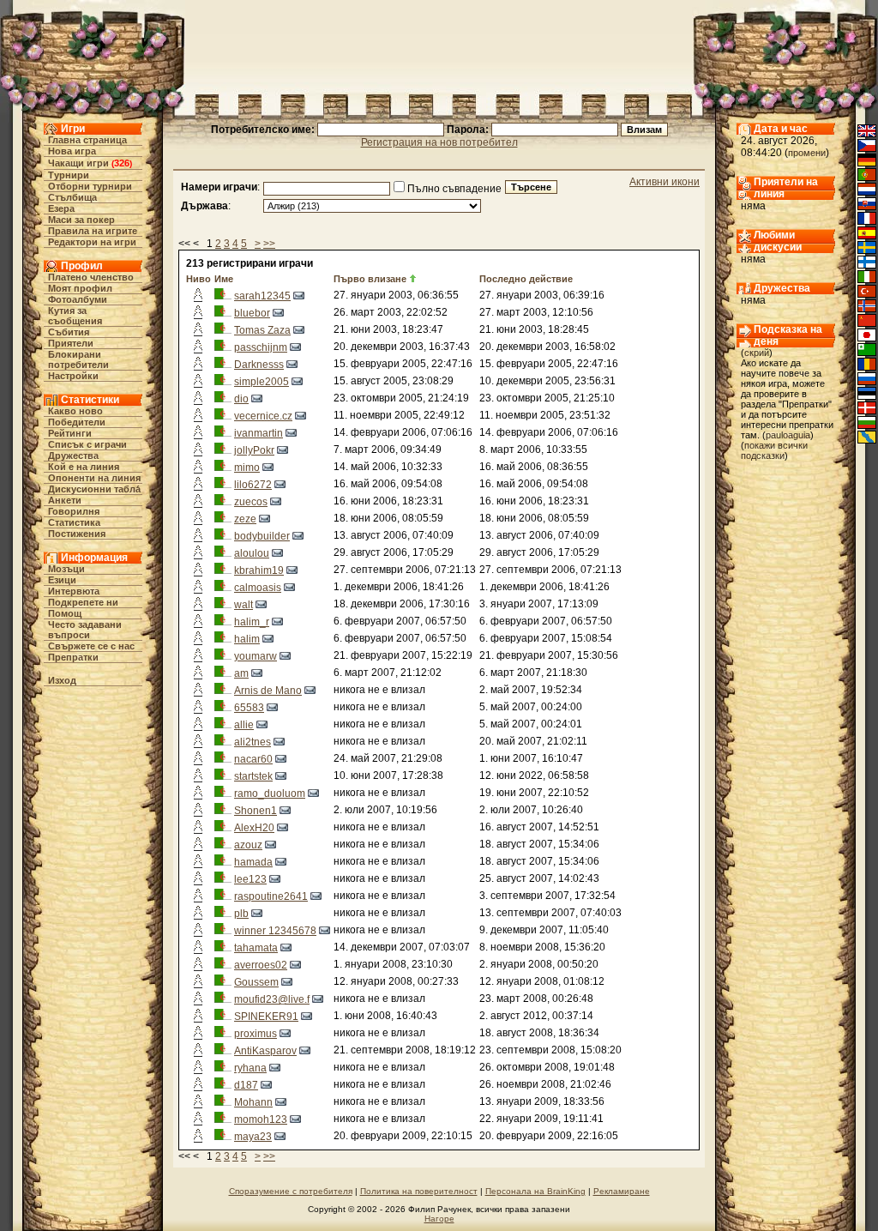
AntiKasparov (265, 1051)
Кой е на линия (83, 467)
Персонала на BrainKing (535, 1191)
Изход (62, 680)
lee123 (250, 879)
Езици (62, 580)
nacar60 (253, 759)
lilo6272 (253, 485)
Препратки (73, 657)
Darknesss (259, 365)
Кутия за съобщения (75, 315)
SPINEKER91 (266, 1017)
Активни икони (664, 182)
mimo (247, 468)
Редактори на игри (92, 242)
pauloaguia (788, 435)
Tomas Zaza (262, 330)
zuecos (251, 502)
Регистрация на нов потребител (439, 142)
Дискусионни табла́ (94, 489)
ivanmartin (258, 433)
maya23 (253, 1137)
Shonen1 (255, 811)
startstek (253, 776)
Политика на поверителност (419, 1191)
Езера (61, 208)
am (241, 673)
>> (269, 244)
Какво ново (75, 411)
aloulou (251, 553)
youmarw (255, 656)
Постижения (76, 533)
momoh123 (260, 1119)
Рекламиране (621, 1191)
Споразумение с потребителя (290, 1191)
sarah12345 (262, 296)
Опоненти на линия (94, 478)
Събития (68, 332)
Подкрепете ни (83, 602)
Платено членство (91, 277)
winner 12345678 (275, 931)
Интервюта (73, 591)
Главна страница (87, 140)
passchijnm (260, 347)
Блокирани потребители (78, 359)
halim (247, 639)
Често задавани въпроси (85, 629)
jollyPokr (254, 450)
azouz (248, 845)
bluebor (252, 313)
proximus (255, 1034)
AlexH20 (254, 828)
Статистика (74, 522)
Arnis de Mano (268, 691)
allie (244, 725)
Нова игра (72, 151)
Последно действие (526, 279)
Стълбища (72, 197)
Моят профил (80, 288)
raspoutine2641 (271, 896)
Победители (76, 422)
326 (121, 163)
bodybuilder (262, 536)
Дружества (73, 455)
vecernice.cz (263, 416)
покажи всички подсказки (774, 450)
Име (223, 279)
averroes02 (260, 965)
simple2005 (261, 382)
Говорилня (73, 511)
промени (807, 153)
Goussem (256, 982)
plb (241, 914)
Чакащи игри (78, 163)
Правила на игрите (92, 231)
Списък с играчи (87, 444)
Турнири (68, 175)
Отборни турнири (90, 186)
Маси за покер (81, 219)
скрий (756, 352)
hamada (253, 862)
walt (243, 605)
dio (241, 399)
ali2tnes (252, 742)
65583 (249, 708)
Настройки (73, 376)
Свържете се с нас (91, 646)
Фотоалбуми (77, 299)
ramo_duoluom (269, 793)
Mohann (253, 1102)
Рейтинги (70, 433)
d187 (246, 1085)
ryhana (250, 1068)
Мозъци (66, 569)
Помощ (64, 613)
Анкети (64, 500)
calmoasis (257, 588)
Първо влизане (370, 279)
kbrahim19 (259, 570)
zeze (245, 519)
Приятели (70, 343)
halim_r (251, 622)
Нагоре (439, 1218)
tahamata (256, 948)
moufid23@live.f (272, 999)
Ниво (198, 279)
